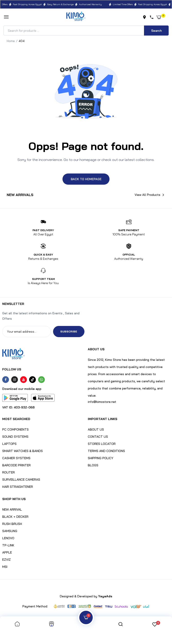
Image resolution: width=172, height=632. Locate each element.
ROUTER (8, 472)
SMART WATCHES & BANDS (22, 451)
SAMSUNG (9, 531)
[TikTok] (32, 379)
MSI (4, 567)
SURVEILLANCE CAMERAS (21, 480)
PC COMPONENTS (15, 429)
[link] (17, 624)
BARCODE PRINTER (16, 465)
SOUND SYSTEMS (15, 437)
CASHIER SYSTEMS (16, 458)
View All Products (147, 195)
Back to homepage (86, 179)
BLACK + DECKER (15, 517)
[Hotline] (152, 17)
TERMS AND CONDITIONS (106, 451)
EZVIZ (6, 560)
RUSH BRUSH (12, 524)
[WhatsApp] (41, 379)
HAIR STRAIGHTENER (17, 487)
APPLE (7, 552)
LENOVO (8, 538)
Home (11, 41)
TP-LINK (8, 545)
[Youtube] (23, 379)
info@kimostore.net (102, 402)
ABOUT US (96, 429)
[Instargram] (14, 379)
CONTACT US (98, 437)
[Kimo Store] (75, 17)
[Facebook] (5, 379)
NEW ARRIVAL (12, 509)
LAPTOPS (9, 444)
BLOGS (93, 465)
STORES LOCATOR (102, 444)
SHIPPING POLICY (100, 458)
